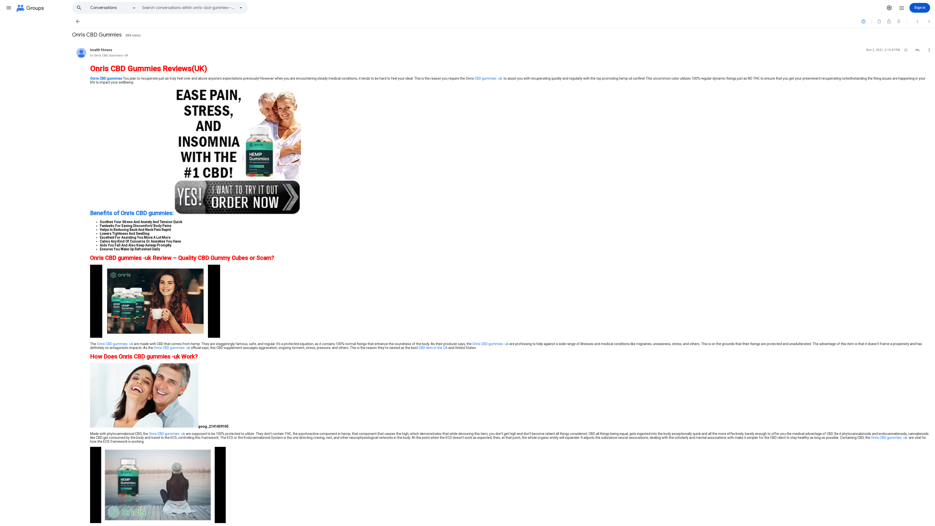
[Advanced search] (241, 7)
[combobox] (189, 7)
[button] (9, 8)
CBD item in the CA (433, 348)
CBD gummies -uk (488, 78)
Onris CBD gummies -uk (115, 344)
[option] (113, 7)
